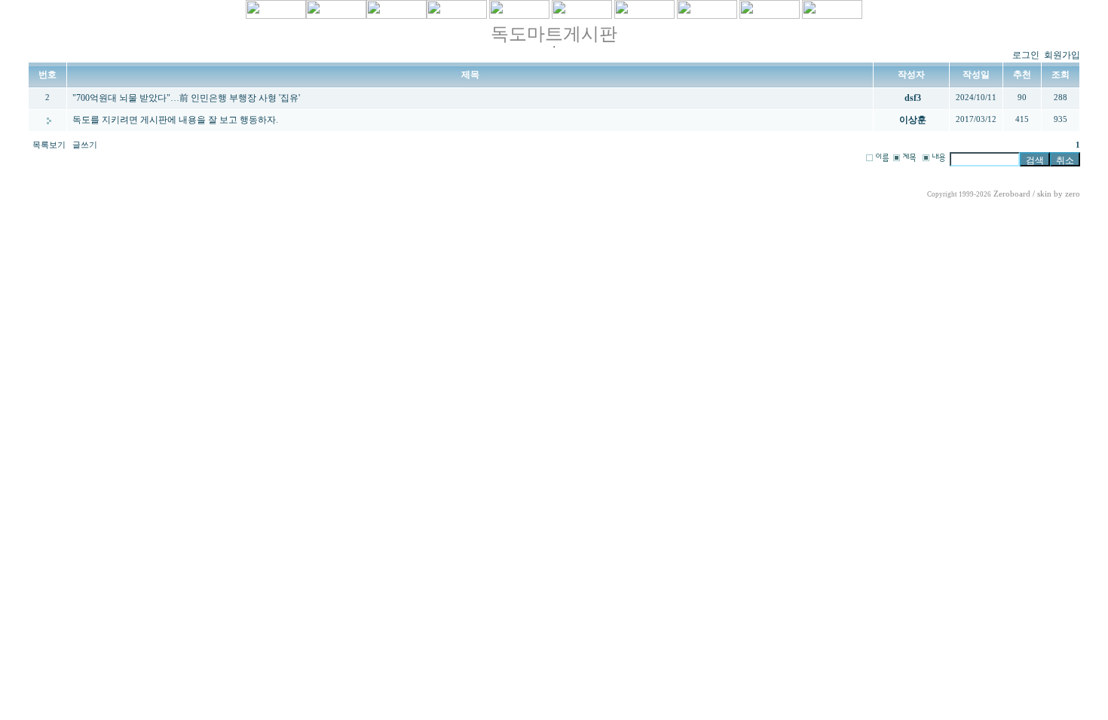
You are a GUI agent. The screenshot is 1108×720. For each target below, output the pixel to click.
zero (1072, 194)
